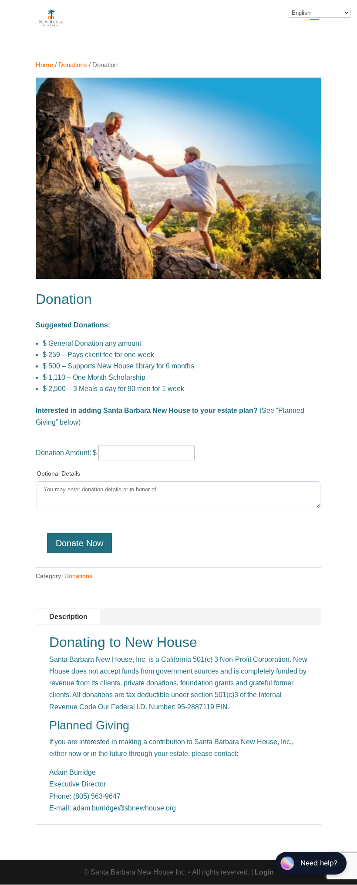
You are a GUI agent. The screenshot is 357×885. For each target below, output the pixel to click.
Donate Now (79, 543)
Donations (72, 64)
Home (44, 64)
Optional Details (58, 473)
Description (68, 616)
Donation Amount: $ (66, 452)
